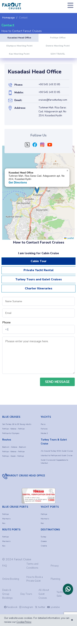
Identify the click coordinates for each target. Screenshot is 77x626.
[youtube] (50, 145)
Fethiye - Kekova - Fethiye (13, 428)
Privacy (55, 565)
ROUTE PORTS (11, 529)
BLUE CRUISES (11, 417)
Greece (44, 541)
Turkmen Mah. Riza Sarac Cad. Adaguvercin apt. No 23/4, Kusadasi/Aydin (52, 111)
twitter (41, 607)
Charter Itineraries (38, 288)
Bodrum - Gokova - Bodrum (14, 447)
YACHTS (46, 417)
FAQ (4, 565)
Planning (55, 579)
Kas (3, 523)
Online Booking (10, 579)
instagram (27, 607)
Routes (6, 439)
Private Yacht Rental (39, 270)
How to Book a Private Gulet (34, 579)
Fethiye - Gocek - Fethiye (13, 456)
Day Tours (26, 594)
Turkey (43, 536)
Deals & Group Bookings (7, 594)
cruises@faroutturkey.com (52, 100)
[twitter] (27, 145)
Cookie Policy (23, 622)
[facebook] (35, 145)
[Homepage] (11, 6)
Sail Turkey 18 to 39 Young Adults (16, 424)
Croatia (44, 546)
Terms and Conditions (32, 566)
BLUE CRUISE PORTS (15, 507)
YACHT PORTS (50, 507)
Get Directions (18, 182)
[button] (67, 170)
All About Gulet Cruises (43, 594)
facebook (12, 607)
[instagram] (42, 145)
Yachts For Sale (62, 594)
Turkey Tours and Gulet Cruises (38, 279)
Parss (43, 424)
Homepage (8, 17)
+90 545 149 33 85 (49, 84)
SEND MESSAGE (57, 382)
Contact (23, 17)
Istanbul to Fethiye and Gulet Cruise (56, 455)
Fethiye (5, 514)
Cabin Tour (39, 261)
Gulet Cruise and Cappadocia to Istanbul (54, 461)
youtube (55, 607)
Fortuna (44, 428)
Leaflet (70, 238)
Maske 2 (44, 433)
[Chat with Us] (68, 589)
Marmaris (6, 518)
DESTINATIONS (50, 529)
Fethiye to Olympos (10, 433)
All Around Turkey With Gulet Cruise (57, 451)
